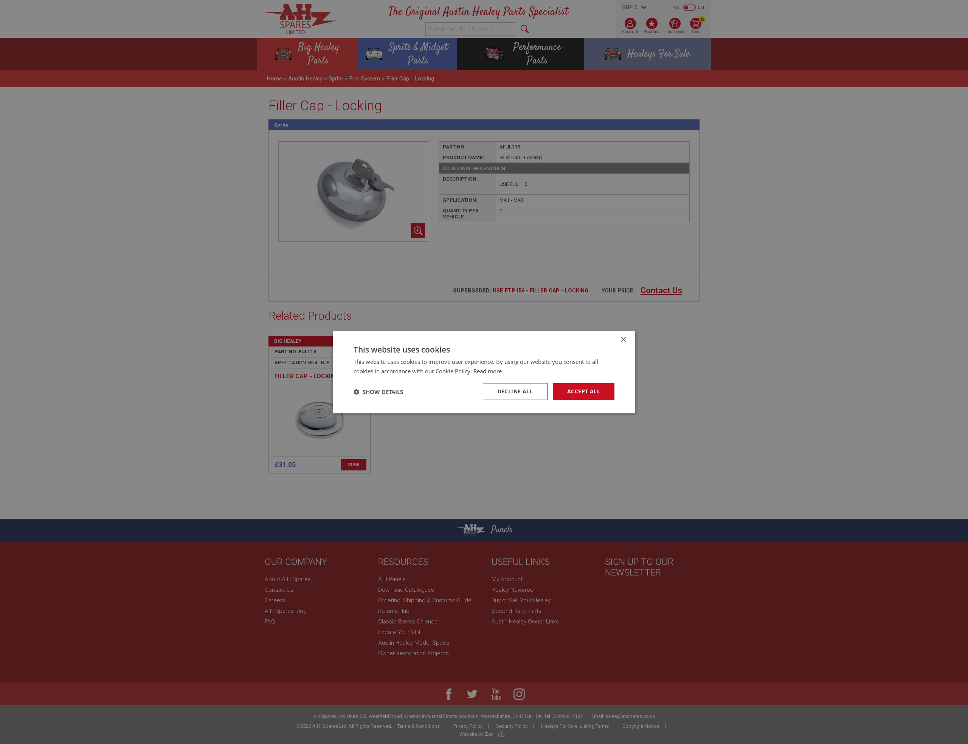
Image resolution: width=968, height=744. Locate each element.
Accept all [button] (583, 391)
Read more (487, 370)
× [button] (623, 339)
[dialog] (484, 372)
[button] (378, 391)
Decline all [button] (515, 391)
